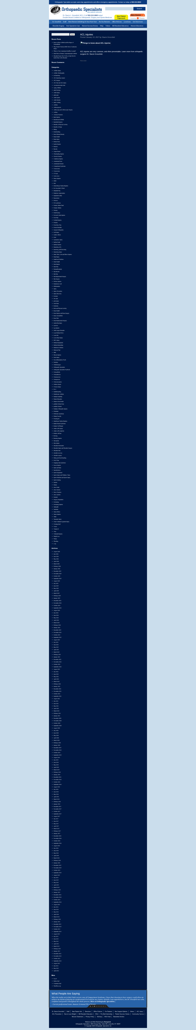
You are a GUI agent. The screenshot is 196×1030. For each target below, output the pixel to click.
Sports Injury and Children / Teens (62, 475)
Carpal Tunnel (57, 151)
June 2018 (56, 792)
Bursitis (55, 149)
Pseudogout (56, 418)
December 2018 (57, 777)
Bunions (56, 146)
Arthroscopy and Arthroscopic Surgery (63, 110)
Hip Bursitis (57, 271)
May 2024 (56, 617)
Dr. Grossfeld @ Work (59, 188)
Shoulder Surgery (58, 26)
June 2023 (56, 644)
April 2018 (56, 796)
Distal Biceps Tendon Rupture (61, 186)
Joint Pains (56, 303)
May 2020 (56, 735)
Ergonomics (56, 198)
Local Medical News (59, 333)
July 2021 (56, 701)
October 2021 (57, 693)
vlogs (55, 531)
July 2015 (56, 877)
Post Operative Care (73, 26)
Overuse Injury (57, 387)
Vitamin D (56, 529)
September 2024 (57, 608)
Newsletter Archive (118, 1016)
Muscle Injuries (57, 355)
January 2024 (57, 627)
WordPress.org (57, 986)
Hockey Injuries (57, 281)
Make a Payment (136, 15)
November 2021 (57, 691)
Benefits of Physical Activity (60, 124)
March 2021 (57, 711)
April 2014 (56, 914)
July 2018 (56, 789)
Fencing (55, 210)
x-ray (55, 543)
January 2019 (57, 774)
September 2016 (57, 843)
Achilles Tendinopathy (59, 73)
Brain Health (57, 136)
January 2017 (57, 833)
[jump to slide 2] (94, 1006)
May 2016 (56, 853)
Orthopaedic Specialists (59, 367)
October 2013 (57, 929)
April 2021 (56, 708)
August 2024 (57, 610)
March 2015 (57, 887)
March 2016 (57, 858)
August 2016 (57, 845)
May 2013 (56, 941)
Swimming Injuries (58, 504)
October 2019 (57, 752)
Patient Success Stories (90, 26)
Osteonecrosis (57, 377)
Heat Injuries (57, 264)
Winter (55, 539)
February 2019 (57, 772)
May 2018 (56, 794)
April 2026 (56, 561)
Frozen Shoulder (58, 227)
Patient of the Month (58, 401)
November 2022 (57, 662)
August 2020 (57, 728)
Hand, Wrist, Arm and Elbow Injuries (63, 254)
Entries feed (56, 981)
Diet (55, 183)
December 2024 (57, 600)
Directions (88, 1011)
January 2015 (57, 892)
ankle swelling (57, 102)
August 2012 (57, 963)
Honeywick (107, 1022)
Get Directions (138, 22)
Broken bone (57, 141)
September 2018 (57, 784)
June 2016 (56, 850)
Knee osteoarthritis (58, 315)
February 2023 (57, 654)
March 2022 (57, 681)
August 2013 (57, 934)
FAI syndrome (57, 203)
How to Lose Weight (70, 1014)
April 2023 (56, 649)
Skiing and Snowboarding (60, 458)
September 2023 (57, 637)
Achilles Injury (57, 70)
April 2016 (56, 855)
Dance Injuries (57, 178)
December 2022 (57, 659)
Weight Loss (57, 536)
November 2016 (57, 838)
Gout (55, 237)
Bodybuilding (57, 132)
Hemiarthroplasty (58, 269)
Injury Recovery (57, 293)
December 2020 (57, 718)
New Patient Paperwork (121, 17)
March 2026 (57, 564)
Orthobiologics (57, 364)
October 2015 (57, 870)
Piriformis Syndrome (59, 413)
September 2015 (57, 872)
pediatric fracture (58, 406)
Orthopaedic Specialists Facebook (62, 369)
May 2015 (56, 882)
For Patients (108, 1011)
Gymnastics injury (58, 239)
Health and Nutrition (58, 259)
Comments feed (57, 983)
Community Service (138, 1014)
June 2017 (56, 821)
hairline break (57, 242)
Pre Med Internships (106, 1014)
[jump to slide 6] (102, 1006)
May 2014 (56, 912)
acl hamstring (57, 75)
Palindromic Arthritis (59, 394)
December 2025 (57, 571)
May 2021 (56, 706)
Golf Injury (56, 232)
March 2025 (57, 593)
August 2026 (57, 551)
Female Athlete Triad (59, 205)
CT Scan (56, 173)
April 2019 (56, 767)
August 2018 (57, 787)
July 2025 (56, 583)
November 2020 (57, 720)
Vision (55, 526)
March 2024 (57, 622)
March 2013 (57, 946)
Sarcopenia (56, 440)
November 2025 (57, 573)
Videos (108, 26)
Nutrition (56, 362)
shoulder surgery (58, 455)
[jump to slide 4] (98, 1006)
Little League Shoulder (59, 330)
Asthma (55, 112)
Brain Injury (57, 139)
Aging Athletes (57, 87)
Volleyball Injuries (58, 534)
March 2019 (57, 769)
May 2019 (56, 765)
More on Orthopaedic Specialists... (103, 1001)
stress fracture (57, 489)
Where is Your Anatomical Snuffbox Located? (65, 51)
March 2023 (57, 652)
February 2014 (57, 919)
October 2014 (57, 899)
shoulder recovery (58, 453)
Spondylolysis (57, 470)
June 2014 (56, 909)
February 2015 (57, 890)
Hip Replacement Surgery (60, 276)
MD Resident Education (120, 26)
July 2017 (56, 818)
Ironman (56, 296)
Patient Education (137, 26)
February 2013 (57, 948)
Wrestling (56, 541)
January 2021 (57, 716)
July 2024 (56, 613)
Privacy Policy (90, 1016)
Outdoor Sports (57, 384)
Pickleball (56, 411)
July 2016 (56, 848)
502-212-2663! (136, 2)
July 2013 (56, 936)
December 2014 (57, 894)
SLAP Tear (56, 460)
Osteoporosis (57, 379)
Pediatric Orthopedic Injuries (60, 409)
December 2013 (57, 924)
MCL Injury (57, 340)
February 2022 (57, 684)
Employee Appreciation (59, 193)
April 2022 (56, 679)
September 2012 (57, 961)
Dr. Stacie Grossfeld (58, 1011)
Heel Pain (56, 266)
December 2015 (57, 865)
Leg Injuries (56, 328)
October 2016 (57, 841)
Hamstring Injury (58, 252)
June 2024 (56, 615)
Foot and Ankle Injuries (59, 215)
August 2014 (57, 904)
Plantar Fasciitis (57, 416)
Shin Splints (57, 443)
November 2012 (57, 956)
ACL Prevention (56, 1014)
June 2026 (56, 556)
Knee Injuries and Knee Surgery (61, 313)
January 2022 (57, 686)
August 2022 (57, 669)
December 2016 (57, 836)
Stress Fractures (57, 492)
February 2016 (57, 860)
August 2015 (57, 875)
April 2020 (56, 738)
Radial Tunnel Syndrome (60, 423)
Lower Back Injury (58, 337)
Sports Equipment (58, 472)
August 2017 (57, 816)
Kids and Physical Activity (60, 308)
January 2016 (57, 863)
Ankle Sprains (57, 100)
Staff (64, 22)
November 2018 (57, 779)
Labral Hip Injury (58, 323)
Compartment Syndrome (59, 166)
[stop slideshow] (107, 1006)
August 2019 (57, 757)
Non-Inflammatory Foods (60, 360)
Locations (127, 22)
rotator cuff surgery (58, 428)
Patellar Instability (58, 396)
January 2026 (57, 568)
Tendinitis (56, 509)
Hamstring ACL (57, 247)
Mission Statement (77, 1016)
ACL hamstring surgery (59, 78)
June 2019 (56, 762)
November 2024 (57, 603)
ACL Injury (140, 1011)
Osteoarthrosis (57, 374)
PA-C (55, 389)
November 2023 (57, 632)
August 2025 (57, 581)
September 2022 (57, 666)
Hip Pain (56, 274)
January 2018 (57, 804)
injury (55, 288)
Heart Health (57, 262)
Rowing (55, 436)
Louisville (56, 335)
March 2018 (57, 799)
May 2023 (56, 647)
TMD (55, 516)
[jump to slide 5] (100, 1006)
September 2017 (57, 814)
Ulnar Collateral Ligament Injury (61, 521)
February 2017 (57, 831)
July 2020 (56, 730)
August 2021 (57, 698)
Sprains (55, 482)
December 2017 (57, 806)
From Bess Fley (57, 225)
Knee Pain (56, 318)
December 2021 (57, 689)
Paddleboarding (57, 391)
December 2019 (57, 747)
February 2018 (57, 801)
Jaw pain (56, 298)
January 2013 (57, 951)
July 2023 (56, 642)
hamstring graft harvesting (60, 249)
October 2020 (57, 723)
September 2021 (57, 696)
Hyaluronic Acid (58, 284)
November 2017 (57, 809)
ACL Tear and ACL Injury (60, 83)
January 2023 (57, 657)
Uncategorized (57, 524)
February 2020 (57, 742)
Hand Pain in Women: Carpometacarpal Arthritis (65, 53)
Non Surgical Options (121, 1011)
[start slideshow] (89, 1006)
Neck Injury (56, 357)
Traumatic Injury (58, 519)
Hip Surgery (57, 279)
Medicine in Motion (58, 347)
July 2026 (56, 554)
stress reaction (57, 494)
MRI (55, 352)
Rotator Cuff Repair (58, 426)
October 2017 (57, 811)
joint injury (56, 301)
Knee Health (57, 311)
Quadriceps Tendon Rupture (60, 421)
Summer (56, 497)
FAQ (96, 1014)
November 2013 (57, 926)
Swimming (56, 502)
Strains (55, 485)
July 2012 (56, 966)
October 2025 (57, 576)
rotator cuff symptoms (59, 431)
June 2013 (56, 939)
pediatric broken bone (59, 404)
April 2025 (56, 591)
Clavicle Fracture (58, 156)
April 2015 (56, 885)
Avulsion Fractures (58, 114)
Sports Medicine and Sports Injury (62, 477)
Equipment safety (58, 195)
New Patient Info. (77, 1011)
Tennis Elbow (57, 512)
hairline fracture (57, 244)
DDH (55, 181)
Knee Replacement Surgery (60, 320)
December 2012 (57, 953)
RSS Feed (107, 1016)
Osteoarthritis (57, 372)
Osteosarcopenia (58, 382)
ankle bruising (57, 90)
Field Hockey (57, 212)
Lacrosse (56, 325)
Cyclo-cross (56, 176)
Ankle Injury (57, 92)
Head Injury (56, 257)
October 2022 (57, 664)
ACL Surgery (57, 80)
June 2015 (56, 880)
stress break (56, 487)
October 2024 (57, 605)
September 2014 (57, 902)
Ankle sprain (57, 97)
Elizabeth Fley (57, 190)
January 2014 (57, 921)
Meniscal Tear (57, 350)
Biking (55, 129)
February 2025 (57, 595)
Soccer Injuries (57, 465)
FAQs (101, 26)
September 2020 (57, 725)
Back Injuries (57, 117)
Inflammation (57, 286)
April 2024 (56, 620)
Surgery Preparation (58, 499)
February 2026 (57, 566)
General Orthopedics (59, 230)
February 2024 (57, 625)
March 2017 (57, 828)
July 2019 (56, 760)
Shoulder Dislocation (59, 445)
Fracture (56, 222)
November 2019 (57, 750)
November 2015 (57, 868)
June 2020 (56, 733)
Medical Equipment (58, 342)
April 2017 (56, 826)
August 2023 (57, 640)
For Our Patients (104, 22)
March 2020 (57, 740)
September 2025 (57, 578)
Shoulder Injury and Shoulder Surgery (63, 448)
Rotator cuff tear (57, 433)
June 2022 (56, 674)
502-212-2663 (93, 15)
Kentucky (56, 306)
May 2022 (56, 676)
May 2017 (56, 823)
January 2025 (57, 598)
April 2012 (56, 970)
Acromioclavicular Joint (59, 85)
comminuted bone (58, 161)
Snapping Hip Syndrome (60, 463)
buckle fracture (57, 144)
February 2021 (57, 713)
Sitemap (99, 1016)
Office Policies (117, 22)
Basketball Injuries (58, 122)
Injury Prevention (58, 291)
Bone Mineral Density (59, 134)
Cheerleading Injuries (59, 154)
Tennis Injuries (57, 514)
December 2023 (57, 630)
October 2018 (57, 782)
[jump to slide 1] (92, 1006)
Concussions (57, 168)
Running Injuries (58, 438)
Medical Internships (58, 345)
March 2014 (57, 917)
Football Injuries (58, 220)
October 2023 (57, 635)
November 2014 (57, 897)
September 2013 (57, 931)
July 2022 (56, 671)
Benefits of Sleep (58, 127)
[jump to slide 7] (103, 1006)
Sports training (57, 480)
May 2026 (56, 559)
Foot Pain (56, 217)
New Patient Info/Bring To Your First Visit (82, 22)
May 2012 (56, 968)
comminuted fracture (58, 163)
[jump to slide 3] (96, 1006)
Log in (55, 978)
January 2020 (57, 745)
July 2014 (56, 907)
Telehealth (56, 507)
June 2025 (56, 586)
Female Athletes (57, 208)
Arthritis (56, 105)
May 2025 (56, 588)
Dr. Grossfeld (56, 22)
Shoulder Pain (57, 450)
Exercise (56, 200)
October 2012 (57, 958)
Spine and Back (57, 467)
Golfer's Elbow (57, 235)
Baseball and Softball (59, 119)
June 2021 (56, 703)
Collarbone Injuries (58, 159)
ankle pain (56, 95)
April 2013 (56, 944)
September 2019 (57, 755)
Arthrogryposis (57, 107)
